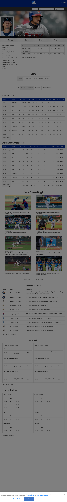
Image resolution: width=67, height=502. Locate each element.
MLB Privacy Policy (29, 495)
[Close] (64, 494)
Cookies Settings (17, 499)
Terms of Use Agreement (42, 495)
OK (28, 499)
